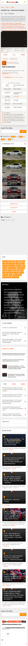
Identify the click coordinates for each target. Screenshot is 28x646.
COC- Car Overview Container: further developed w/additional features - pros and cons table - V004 (13, 195)
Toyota (10, 275)
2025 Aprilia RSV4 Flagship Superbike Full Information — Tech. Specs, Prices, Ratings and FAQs (16, 376)
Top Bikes (16, 272)
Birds (20, 261)
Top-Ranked (5, 275)
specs (18, 270)
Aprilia (10, 261)
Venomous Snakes (7, 277)
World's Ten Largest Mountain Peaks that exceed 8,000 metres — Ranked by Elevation (13, 558)
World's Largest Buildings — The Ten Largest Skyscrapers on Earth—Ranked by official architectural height (16, 367)
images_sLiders (11, 265)
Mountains (18, 265)
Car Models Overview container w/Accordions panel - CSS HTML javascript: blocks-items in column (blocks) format (12, 169)
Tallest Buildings (9, 272)
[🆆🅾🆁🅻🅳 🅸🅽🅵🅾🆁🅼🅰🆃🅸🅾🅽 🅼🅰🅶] (12, 2)
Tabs (7, 7)
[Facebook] (2, 640)
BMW (23, 261)
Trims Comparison (17, 275)
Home (2, 7)
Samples (4, 270)
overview (5, 268)
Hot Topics (5, 265)
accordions (5, 261)
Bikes (17, 261)
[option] (4, 50)
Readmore (11, 449)
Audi (14, 261)
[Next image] (25, 39)
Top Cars (21, 272)
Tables (12, 7)
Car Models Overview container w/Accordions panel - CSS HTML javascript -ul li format (11, 156)
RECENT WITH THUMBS (8, 349)
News (23, 265)
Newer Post (14, 203)
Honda (22, 263)
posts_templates (21, 268)
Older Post (14, 207)
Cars (4, 263)
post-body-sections (12, 268)
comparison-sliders (10, 263)
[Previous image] (3, 39)
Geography (17, 263)
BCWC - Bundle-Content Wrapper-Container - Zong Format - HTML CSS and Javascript (13, 182)
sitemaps (10, 270)
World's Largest (15, 277)
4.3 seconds (16, 96)
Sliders (14, 270)
